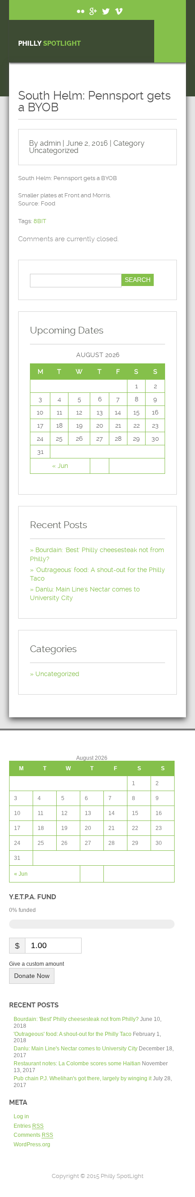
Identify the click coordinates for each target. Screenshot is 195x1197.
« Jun (60, 465)
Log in (21, 1116)
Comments (33, 1135)
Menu (170, 41)
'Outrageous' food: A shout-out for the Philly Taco (73, 1034)
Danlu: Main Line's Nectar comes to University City (75, 1048)
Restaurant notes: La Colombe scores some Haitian (77, 1063)
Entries (29, 1126)
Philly (49, 43)
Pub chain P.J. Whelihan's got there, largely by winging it (82, 1078)
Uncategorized (53, 150)
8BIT (40, 221)
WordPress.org (32, 1144)
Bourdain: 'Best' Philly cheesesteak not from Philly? (76, 1019)
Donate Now (31, 975)
